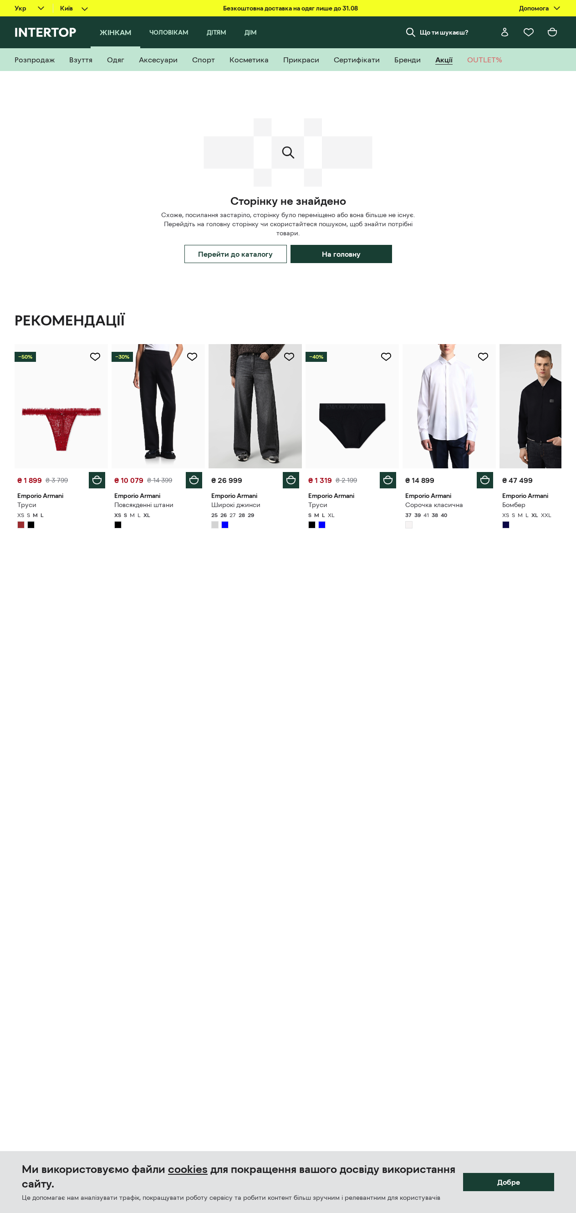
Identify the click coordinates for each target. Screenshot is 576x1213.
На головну (341, 254)
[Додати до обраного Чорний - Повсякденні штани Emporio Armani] (192, 357)
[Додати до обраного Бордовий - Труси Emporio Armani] (95, 357)
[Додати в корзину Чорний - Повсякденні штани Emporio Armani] (194, 480)
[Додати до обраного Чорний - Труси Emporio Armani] (386, 357)
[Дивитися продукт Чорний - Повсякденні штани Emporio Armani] (158, 406)
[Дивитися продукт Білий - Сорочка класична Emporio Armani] (449, 406)
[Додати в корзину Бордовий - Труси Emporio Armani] (97, 480)
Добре (508, 1182)
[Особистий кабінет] (505, 32)
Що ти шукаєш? (444, 32)
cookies (188, 1169)
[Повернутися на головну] (45, 32)
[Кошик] (552, 32)
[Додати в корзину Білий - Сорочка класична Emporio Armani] (485, 480)
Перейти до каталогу (235, 254)
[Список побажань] (529, 32)
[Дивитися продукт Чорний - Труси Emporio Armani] (352, 406)
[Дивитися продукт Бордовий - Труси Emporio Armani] (61, 406)
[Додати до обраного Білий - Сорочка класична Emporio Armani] (483, 357)
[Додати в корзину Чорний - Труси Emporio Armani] (388, 480)
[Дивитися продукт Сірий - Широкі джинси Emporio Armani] (255, 406)
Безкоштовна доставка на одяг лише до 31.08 (290, 8)
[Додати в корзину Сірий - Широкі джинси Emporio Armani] (291, 480)
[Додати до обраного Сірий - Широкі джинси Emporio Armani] (289, 357)
